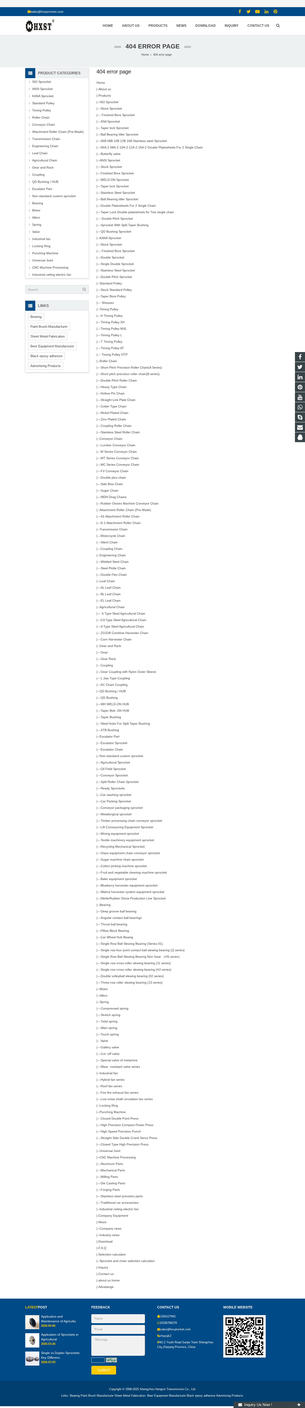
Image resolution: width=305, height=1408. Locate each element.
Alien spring (109, 1028)
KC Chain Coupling (114, 684)
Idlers (103, 995)
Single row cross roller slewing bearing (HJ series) (136, 969)
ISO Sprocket (109, 102)
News (102, 1222)
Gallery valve (110, 1047)
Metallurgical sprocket (116, 814)
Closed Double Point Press (119, 1118)
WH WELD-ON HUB (115, 704)
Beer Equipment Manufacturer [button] (52, 346)
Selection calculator (112, 1254)
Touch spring (110, 1034)
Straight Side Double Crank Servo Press (129, 1138)
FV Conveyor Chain (114, 471)
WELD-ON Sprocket (115, 179)
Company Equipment (113, 1215)
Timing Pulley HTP (114, 354)
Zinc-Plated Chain (113, 419)
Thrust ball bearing (114, 924)
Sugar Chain (109, 490)
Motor (104, 989)
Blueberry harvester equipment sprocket (129, 885)
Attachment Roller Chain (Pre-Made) (125, 510)
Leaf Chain (107, 581)
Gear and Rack (110, 646)
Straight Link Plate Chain (118, 400)
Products (104, 95)
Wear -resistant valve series (120, 1066)
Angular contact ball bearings (121, 918)
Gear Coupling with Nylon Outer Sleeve (128, 672)
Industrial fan (109, 1073)
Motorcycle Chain (113, 536)
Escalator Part (109, 736)
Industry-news (109, 1235)
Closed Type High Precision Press (124, 1144)
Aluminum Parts (112, 1164)
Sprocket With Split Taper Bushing (124, 225)
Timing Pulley (109, 309)
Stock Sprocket (111, 108)
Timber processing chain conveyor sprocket (131, 820)
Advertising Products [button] (45, 366)
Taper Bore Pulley (113, 296)
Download (105, 1241)
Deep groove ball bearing (118, 911)
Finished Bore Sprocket (118, 115)
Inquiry (103, 1267)
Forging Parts (110, 1189)
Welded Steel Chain (115, 561)
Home (100, 82)
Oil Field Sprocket (113, 769)
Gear (104, 652)
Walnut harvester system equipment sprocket (132, 892)
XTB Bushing (110, 730)
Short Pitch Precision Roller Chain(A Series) (131, 367)
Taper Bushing (111, 717)
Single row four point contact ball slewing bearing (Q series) (143, 950)
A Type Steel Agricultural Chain (122, 626)
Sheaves (107, 303)
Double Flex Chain (114, 574)
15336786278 (168, 1323)
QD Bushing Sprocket (116, 231)
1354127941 (168, 1316)
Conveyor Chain (111, 438)
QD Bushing (109, 697)
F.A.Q (102, 1248)
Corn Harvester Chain (116, 639)
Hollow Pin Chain (113, 393)
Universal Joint (110, 1151)
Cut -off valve (110, 1053)
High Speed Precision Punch (121, 1131)
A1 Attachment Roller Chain (120, 516)
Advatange (106, 1287)
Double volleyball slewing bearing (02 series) (132, 976)
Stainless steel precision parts (122, 1196)
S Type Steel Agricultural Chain (123, 613)
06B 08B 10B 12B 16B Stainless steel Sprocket (134, 141)
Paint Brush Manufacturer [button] (49, 326)
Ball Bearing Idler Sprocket (119, 134)
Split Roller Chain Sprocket (119, 782)
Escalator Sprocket (114, 743)
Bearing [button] (36, 317)
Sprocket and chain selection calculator (127, 1261)
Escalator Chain (112, 749)
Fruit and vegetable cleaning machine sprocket (134, 872)
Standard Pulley (111, 283)
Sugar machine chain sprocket (122, 859)
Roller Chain (108, 361)
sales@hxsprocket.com (47, 11)
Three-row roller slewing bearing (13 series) (132, 982)
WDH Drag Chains (114, 497)
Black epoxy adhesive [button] (46, 356)
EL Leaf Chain (111, 600)
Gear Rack (108, 659)
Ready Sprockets (113, 788)
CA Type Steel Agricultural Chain (123, 620)
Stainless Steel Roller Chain (120, 432)
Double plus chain (113, 477)
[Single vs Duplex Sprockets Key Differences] (32, 1364)
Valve (104, 1041)
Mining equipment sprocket (120, 833)
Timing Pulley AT (112, 348)
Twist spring (109, 1021)
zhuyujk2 (165, 1335)
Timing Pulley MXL (114, 328)
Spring (104, 1002)
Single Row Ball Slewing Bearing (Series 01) (132, 943)
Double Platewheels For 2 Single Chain (128, 205)
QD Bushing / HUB (113, 691)
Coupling (106, 665)
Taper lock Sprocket (115, 128)
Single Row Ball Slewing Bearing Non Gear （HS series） (141, 956)
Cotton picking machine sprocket (124, 866)
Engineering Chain (113, 555)
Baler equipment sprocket (119, 879)
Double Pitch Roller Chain (119, 380)
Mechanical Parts (113, 1170)
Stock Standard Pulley (116, 290)
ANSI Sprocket (110, 160)
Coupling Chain (111, 549)
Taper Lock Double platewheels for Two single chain (137, 212)
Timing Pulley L (111, 335)
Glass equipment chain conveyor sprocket (130, 853)
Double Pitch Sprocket (117, 218)
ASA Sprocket (110, 121)
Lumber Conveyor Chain (118, 445)
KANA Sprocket (110, 238)
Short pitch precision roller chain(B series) (130, 374)
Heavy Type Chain (114, 387)
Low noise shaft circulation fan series (127, 1099)
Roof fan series (111, 1086)
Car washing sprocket (116, 795)
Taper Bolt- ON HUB (115, 710)
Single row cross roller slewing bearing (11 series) (136, 963)
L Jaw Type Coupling (115, 678)
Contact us (106, 1274)
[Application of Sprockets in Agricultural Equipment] (32, 1346)
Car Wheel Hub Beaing (117, 937)
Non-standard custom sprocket (121, 756)
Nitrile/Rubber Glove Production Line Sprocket (133, 898)
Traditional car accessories (119, 1202)
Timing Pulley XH (113, 322)
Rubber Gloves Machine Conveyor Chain (130, 503)
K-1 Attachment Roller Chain (121, 523)
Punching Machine (113, 1112)
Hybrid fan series (113, 1079)
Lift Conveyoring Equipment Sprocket (127, 827)
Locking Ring (109, 1105)
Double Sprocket (112, 257)
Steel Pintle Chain (113, 568)
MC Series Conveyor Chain (120, 464)
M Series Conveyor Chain (119, 451)
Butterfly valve (111, 154)
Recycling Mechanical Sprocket (123, 846)
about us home (109, 1280)
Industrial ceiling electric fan (119, 1209)
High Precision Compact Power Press (127, 1125)
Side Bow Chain (112, 484)
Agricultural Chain (112, 607)
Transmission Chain (113, 529)
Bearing (105, 905)
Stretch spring (110, 1015)
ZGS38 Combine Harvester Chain (124, 633)
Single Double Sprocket (117, 264)
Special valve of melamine (119, 1060)
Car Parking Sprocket (116, 801)
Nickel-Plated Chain (114, 413)
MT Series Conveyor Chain (120, 458)
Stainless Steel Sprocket (118, 192)
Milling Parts (109, 1177)
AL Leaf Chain (111, 587)
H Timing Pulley (112, 315)
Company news (110, 1228)
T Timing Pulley (111, 341)
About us (104, 89)
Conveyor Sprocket (114, 775)
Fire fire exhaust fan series (119, 1092)
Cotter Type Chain (113, 406)
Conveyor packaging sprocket (122, 807)
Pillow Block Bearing (115, 930)
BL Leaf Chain (111, 594)
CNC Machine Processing (118, 1157)
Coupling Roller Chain (116, 426)
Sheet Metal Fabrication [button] (47, 336)
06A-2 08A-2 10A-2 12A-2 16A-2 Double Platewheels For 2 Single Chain (152, 147)
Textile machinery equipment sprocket (127, 840)
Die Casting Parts (113, 1183)
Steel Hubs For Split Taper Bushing (125, 723)
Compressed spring (114, 1008)
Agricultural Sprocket (115, 762)
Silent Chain (109, 542)
